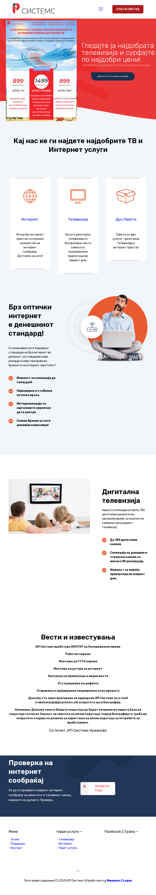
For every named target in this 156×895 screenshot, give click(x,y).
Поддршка (18, 843)
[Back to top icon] (78, 871)
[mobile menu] (100, 9)
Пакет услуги (68, 848)
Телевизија (78, 219)
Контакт (16, 848)
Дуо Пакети (126, 219)
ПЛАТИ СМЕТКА (127, 9)
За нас (15, 839)
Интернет (30, 219)
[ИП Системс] (34, 9)
